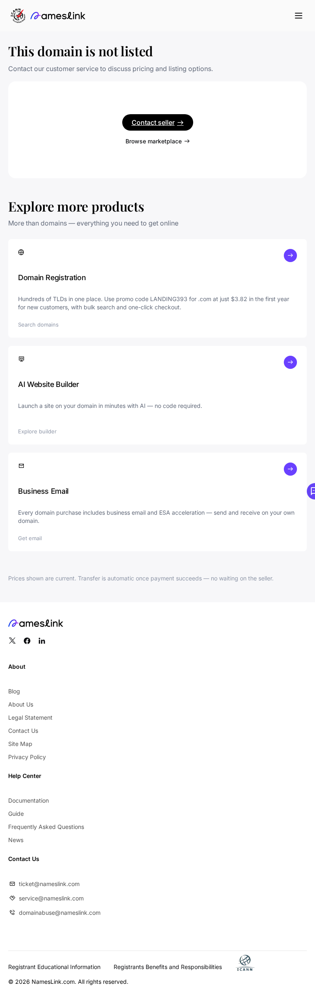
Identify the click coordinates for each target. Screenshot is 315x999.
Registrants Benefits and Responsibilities (168, 966)
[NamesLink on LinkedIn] (42, 641)
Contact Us (23, 730)
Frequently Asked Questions (46, 826)
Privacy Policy (27, 756)
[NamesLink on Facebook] (27, 641)
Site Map (20, 743)
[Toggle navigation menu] (298, 15)
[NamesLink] (57, 15)
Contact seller (153, 122)
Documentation (28, 800)
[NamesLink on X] (12, 641)
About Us (20, 704)
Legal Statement (30, 717)
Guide (16, 813)
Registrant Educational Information (54, 966)
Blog (14, 691)
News (15, 839)
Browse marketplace (154, 141)
